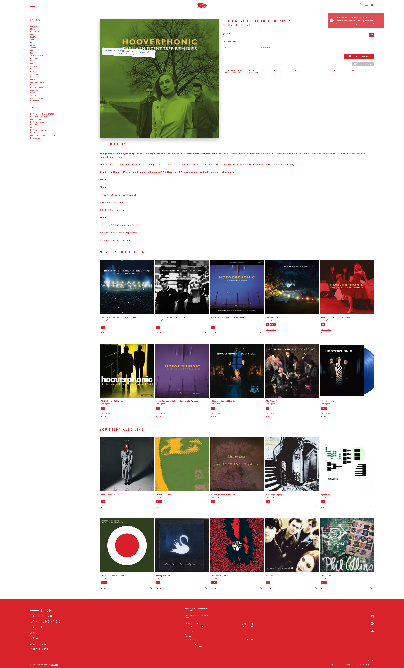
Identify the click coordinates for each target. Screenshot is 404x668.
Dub (31, 64)
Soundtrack (34, 77)
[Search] (360, 5)
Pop (31, 53)
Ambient (33, 45)
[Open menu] (32, 5)
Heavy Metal (34, 90)
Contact (40, 649)
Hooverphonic (238, 24)
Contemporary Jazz (37, 82)
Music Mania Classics (38, 122)
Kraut (32, 85)
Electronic (34, 26)
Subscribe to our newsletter (196, 646)
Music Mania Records (38, 130)
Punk (32, 71)
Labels (38, 627)
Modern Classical (36, 87)
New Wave (34, 79)
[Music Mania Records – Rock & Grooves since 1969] (202, 5)
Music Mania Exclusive (38, 117)
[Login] (372, 5)
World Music (34, 95)
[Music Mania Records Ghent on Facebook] (372, 609)
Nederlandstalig (36, 101)
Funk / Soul (34, 32)
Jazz (32, 40)
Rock (32, 34)
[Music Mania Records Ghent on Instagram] (372, 616)
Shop (46, 610)
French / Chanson (37, 98)
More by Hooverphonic (124, 252)
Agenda (38, 643)
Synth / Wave (35, 66)
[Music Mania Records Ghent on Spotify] (372, 623)
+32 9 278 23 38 (191, 610)
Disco (32, 42)
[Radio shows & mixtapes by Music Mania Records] (372, 630)
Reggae (33, 61)
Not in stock (365, 64)
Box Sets (33, 127)
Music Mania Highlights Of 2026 (42, 114)
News (36, 638)
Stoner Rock (34, 74)
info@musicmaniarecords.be (196, 608)
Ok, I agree (329, 664)
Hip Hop (33, 29)
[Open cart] (366, 5)
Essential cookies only (357, 664)
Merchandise (35, 138)
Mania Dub (34, 132)
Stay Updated (45, 621)
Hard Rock (34, 37)
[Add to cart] (151, 333)
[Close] (380, 17)
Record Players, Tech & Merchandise (44, 135)
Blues (32, 50)
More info (54, 664)
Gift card (41, 616)
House (32, 69)
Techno (33, 48)
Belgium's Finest (36, 119)
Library (33, 93)
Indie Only (34, 124)
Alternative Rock (36, 56)
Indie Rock (34, 58)
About (37, 632)
